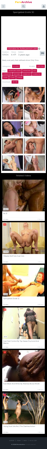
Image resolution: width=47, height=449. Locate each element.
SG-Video (16, 66)
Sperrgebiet (27, 70)
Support (11, 440)
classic (12, 77)
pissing (5, 77)
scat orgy (17, 74)
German (19, 77)
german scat (7, 74)
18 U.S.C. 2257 (33, 440)
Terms (19, 440)
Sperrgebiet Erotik (15, 70)
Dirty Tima (40, 66)
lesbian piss (36, 74)
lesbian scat (26, 74)
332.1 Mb (15, 82)
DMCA (25, 440)
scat (34, 70)
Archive (23, 2)
